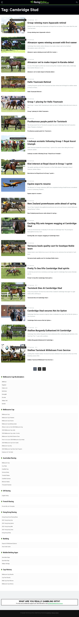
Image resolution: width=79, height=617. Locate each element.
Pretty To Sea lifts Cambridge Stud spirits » (40, 278)
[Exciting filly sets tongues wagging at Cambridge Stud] (13, 226)
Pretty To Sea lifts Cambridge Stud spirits (48, 268)
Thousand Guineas (6, 485)
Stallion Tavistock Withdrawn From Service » (40, 360)
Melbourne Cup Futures (8, 420)
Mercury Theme (55, 612)
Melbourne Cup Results (8, 574)
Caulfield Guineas (6, 478)
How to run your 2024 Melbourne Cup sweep (13, 439)
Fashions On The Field (7, 452)
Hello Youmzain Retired (39, 82)
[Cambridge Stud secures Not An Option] (13, 313)
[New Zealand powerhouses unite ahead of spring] (13, 206)
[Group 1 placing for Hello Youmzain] (13, 104)
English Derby (5, 495)
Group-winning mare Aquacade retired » (39, 32)
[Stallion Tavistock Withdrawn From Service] (13, 353)
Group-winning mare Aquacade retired (46, 23)
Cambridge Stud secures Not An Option (47, 310)
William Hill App (6, 563)
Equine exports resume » (34, 193)
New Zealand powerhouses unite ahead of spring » (42, 213)
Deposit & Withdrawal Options (9, 543)
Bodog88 (4, 394)
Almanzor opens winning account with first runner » (42, 52)
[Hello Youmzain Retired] (13, 84)
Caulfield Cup (5, 469)
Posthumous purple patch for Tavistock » (39, 131)
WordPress (48, 612)
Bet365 (4, 403)
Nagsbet (4, 385)
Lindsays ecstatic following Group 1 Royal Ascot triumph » (44, 153)
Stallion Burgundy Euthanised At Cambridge (49, 330)
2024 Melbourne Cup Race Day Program (12, 449)
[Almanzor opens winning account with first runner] (13, 45)
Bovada (4, 397)
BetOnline (4, 391)
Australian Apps (6, 557)
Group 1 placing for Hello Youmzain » (38, 111)
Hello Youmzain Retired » (34, 91)
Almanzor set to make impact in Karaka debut (50, 62)
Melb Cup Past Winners (8, 580)
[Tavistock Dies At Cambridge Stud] (13, 291)
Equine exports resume (39, 184)
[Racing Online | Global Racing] (39, 2)
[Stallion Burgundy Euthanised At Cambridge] (13, 333)
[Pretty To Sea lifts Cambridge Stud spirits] (13, 271)
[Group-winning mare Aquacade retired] (13, 25)
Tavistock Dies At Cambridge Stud (44, 288)
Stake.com (4, 388)
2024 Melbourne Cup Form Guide (10, 442)
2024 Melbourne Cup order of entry (11, 433)
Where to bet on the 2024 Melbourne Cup (12, 427)
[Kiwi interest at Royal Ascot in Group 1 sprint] (13, 166)
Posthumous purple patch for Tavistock (47, 121)
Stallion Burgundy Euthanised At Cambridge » (40, 340)
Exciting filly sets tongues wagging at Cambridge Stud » (43, 235)
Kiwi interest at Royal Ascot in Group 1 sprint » (40, 173)
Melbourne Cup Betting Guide (9, 424)
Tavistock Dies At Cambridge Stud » (37, 297)
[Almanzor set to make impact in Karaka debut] (13, 64)
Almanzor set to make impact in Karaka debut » (41, 72)
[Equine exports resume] (13, 185)
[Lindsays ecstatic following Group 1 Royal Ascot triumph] (13, 143)
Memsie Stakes (6, 481)
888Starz (4, 381)
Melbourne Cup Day (7, 446)
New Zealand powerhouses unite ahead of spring (51, 203)
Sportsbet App (5, 560)
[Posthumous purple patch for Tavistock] (13, 124)
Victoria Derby (5, 472)
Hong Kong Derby (6, 532)
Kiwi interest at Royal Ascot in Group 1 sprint (49, 163)
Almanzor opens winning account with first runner (52, 42)
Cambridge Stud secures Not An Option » (39, 320)
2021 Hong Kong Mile (7, 526)
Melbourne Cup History (7, 584)
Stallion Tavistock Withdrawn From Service (48, 350)
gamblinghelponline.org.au (55, 603)
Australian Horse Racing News (18, 327)
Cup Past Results (6, 577)
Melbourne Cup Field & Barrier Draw (11, 436)
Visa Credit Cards (6, 546)
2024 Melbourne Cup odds (8, 430)
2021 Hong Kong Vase (7, 529)
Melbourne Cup (6, 414)
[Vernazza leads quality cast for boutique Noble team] (13, 248)
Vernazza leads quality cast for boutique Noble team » (43, 258)
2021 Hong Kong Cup (7, 520)
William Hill (4, 400)
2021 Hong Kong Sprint (8, 523)
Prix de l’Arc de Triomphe (8, 506)
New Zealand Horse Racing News (18, 20)
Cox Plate (4, 466)
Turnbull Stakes (6, 475)
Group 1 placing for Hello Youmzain (45, 102)
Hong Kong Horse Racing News (10, 517)
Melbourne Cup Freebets (8, 417)
